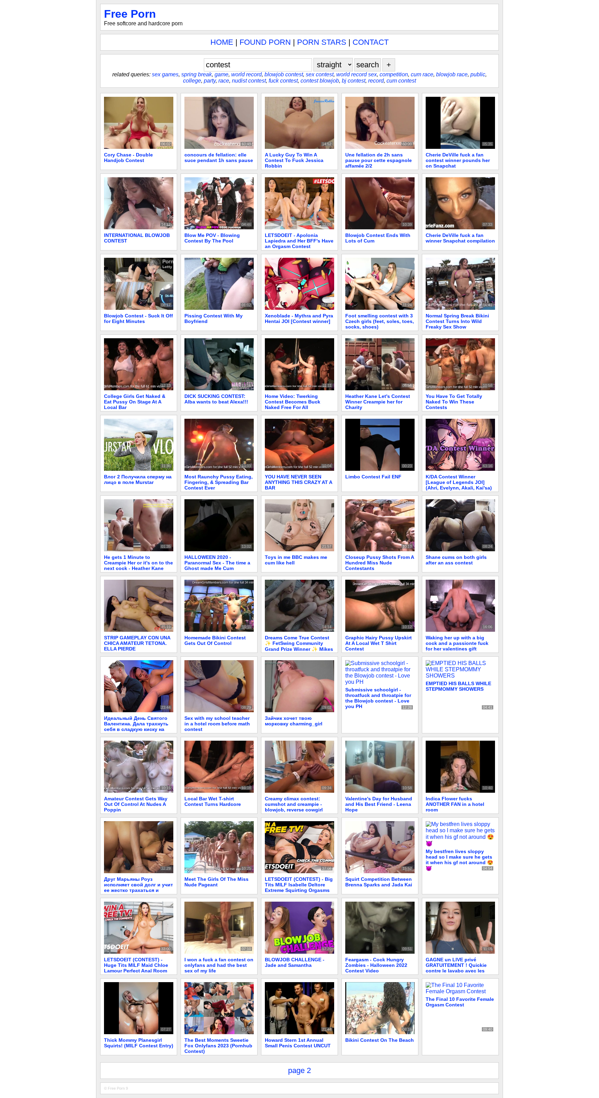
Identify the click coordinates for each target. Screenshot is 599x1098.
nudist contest (249, 81)
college (192, 81)
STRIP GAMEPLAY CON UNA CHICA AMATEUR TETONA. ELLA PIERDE (137, 643)
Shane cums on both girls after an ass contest (456, 559)
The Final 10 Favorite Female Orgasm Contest (460, 1001)
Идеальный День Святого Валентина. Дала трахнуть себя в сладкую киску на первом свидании (136, 726)
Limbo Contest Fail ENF (373, 476)
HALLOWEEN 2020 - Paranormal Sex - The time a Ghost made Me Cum (217, 562)
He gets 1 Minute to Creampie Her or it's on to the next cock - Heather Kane (138, 562)
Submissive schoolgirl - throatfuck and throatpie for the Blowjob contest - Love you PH (378, 698)
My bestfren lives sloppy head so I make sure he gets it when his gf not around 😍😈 (459, 860)
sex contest (319, 74)
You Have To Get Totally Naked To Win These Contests (454, 401)
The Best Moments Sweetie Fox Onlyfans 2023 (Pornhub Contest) (218, 1045)
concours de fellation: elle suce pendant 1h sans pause (218, 157)
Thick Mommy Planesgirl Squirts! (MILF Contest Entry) (138, 1042)
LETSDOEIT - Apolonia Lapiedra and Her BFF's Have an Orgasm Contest (299, 240)
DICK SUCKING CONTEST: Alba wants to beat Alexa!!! (216, 399)
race (223, 81)
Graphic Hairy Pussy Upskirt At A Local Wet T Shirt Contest (378, 643)
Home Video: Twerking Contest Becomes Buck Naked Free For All (292, 401)
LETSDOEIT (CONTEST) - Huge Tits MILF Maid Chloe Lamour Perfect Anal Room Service (136, 968)
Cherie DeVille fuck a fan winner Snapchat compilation (460, 238)
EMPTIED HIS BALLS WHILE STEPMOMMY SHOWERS (458, 686)
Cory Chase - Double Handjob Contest (128, 157)
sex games (165, 74)
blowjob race (452, 74)
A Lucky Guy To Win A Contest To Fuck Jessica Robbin (294, 160)
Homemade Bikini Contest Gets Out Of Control (215, 640)
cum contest (401, 81)
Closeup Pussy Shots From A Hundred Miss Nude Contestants (379, 562)
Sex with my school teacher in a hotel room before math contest (217, 723)
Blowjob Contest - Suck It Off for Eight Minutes (138, 318)
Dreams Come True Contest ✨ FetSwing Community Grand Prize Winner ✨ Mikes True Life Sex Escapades (299, 646)
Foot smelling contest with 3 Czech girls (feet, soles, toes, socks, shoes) (379, 321)
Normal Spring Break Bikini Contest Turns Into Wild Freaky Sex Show (457, 321)
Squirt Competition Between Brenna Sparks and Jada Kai (378, 881)
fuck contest (283, 81)
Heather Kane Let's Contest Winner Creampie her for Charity (377, 401)
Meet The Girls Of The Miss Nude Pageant (216, 881)
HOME (221, 42)
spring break (196, 74)
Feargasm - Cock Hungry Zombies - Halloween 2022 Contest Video (376, 965)
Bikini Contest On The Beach (379, 1040)
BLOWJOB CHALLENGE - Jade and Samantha (294, 962)
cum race (422, 74)
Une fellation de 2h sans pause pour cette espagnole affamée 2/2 (378, 160)
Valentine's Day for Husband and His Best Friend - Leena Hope (378, 804)
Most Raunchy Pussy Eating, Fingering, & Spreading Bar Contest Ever (218, 482)
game (221, 74)
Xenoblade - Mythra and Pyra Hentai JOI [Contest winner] (299, 318)
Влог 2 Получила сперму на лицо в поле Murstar (138, 479)
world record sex (356, 74)
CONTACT (371, 42)
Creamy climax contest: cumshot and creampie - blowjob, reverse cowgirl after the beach (294, 807)
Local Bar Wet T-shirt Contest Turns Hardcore (212, 801)
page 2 (299, 1070)
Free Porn (130, 14)
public (477, 74)
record (376, 81)
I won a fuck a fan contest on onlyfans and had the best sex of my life (218, 965)
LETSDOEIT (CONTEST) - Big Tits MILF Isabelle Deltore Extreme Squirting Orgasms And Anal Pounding (299, 887)
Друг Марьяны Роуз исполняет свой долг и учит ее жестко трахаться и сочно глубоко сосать (138, 887)
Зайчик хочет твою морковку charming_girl (293, 720)
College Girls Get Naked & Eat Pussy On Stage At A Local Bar (134, 401)
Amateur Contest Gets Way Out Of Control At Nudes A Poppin (135, 804)
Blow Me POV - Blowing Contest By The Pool (212, 238)
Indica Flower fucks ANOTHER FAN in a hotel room (455, 804)
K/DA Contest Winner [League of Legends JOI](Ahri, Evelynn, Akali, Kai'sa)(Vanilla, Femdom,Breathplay (459, 485)
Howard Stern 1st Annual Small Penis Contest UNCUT (298, 1042)
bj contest (353, 81)
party (210, 81)
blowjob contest (283, 74)
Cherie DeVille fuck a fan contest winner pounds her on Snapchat (458, 160)
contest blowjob (320, 81)
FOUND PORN (265, 42)
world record (246, 74)
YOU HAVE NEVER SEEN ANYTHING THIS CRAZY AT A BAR (298, 482)
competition (394, 74)
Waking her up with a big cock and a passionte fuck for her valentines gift (457, 643)
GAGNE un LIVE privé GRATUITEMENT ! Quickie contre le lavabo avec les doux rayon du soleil (456, 968)
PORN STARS (321, 42)
